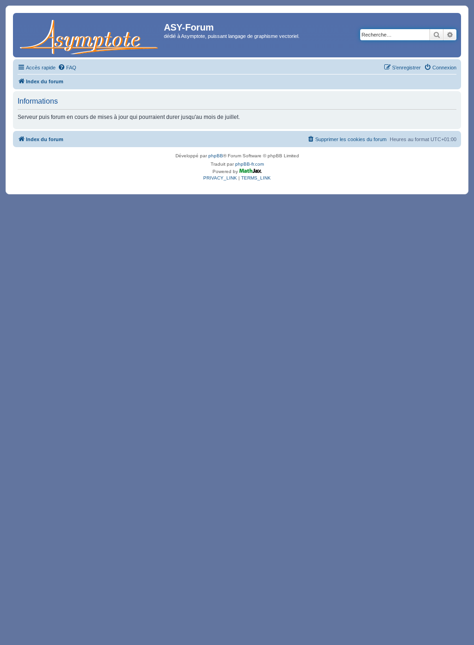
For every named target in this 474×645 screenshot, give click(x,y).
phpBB (215, 155)
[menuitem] (67, 67)
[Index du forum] (89, 35)
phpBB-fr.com (249, 164)
